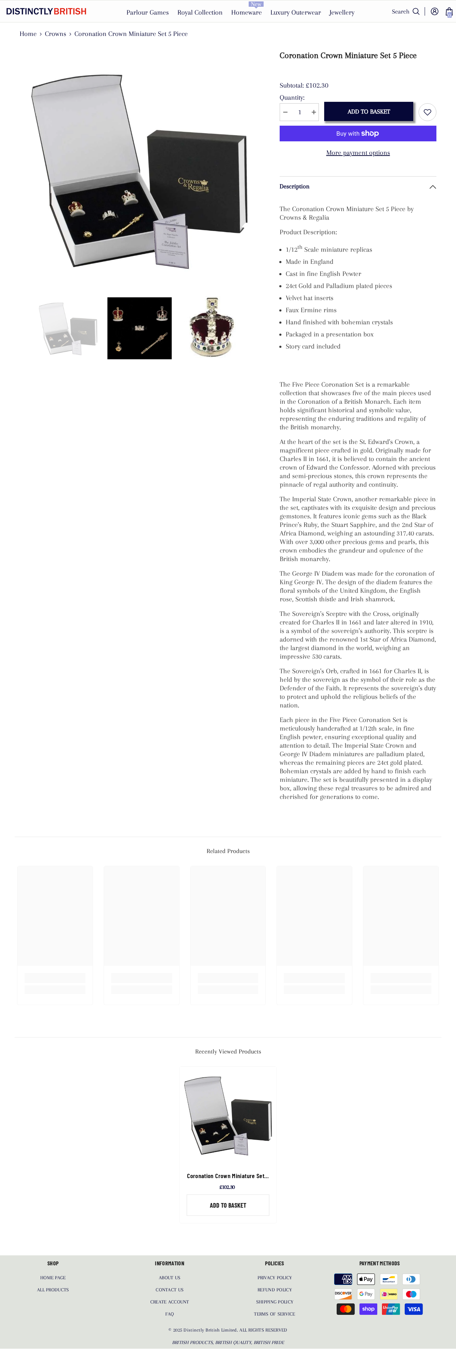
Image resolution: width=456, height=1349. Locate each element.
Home (28, 34)
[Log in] (434, 11)
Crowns (55, 34)
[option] (139, 169)
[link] (55, 978)
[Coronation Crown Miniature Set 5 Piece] (228, 1115)
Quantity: (292, 97)
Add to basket (369, 111)
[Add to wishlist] (427, 112)
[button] (21, 328)
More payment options (358, 153)
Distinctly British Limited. (211, 1330)
